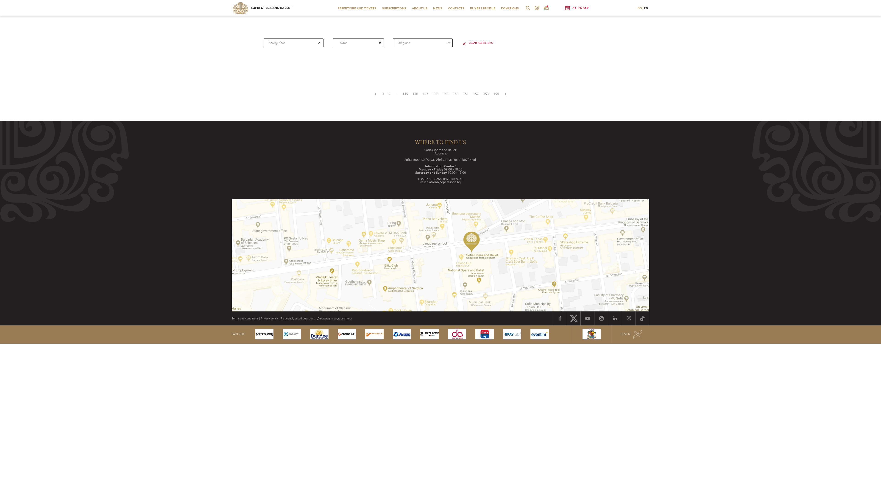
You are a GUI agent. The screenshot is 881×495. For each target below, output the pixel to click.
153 (486, 94)
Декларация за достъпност (334, 318)
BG (640, 8)
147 (425, 94)
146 (415, 94)
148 (435, 94)
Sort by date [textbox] (277, 43)
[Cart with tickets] (546, 8)
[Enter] (537, 8)
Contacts (456, 8)
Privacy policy (269, 318)
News (437, 8)
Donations (510, 8)
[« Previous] (375, 93)
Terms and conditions (245, 318)
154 (496, 94)
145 (405, 94)
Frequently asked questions (297, 318)
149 (445, 94)
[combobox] (293, 42)
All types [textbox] (404, 43)
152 (476, 94)
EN (646, 8)
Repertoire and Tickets (356, 8)
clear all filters (481, 42)
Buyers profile (482, 8)
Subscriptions (394, 8)
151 (465, 94)
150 (455, 94)
